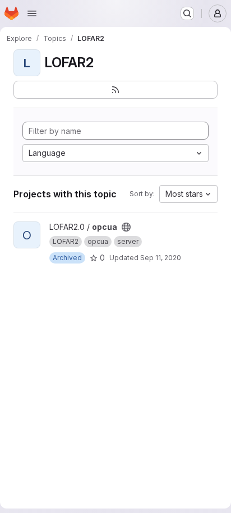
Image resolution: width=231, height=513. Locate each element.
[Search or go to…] (187, 13)
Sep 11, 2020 (160, 257)
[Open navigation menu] (32, 13)
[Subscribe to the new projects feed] (115, 90)
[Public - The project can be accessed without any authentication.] (126, 227)
